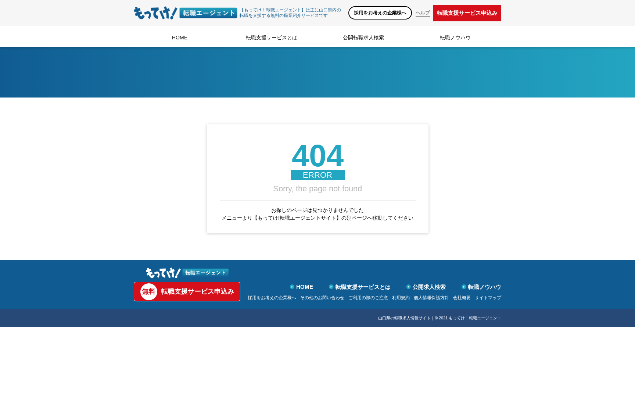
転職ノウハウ (455, 37)
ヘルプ (423, 12)
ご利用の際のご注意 (368, 297)
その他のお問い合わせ (322, 297)
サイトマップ (488, 297)
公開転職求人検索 (363, 37)
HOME (179, 37)
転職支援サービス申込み (467, 13)
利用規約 (401, 297)
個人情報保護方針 (431, 297)
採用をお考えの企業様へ (380, 12)
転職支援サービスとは (271, 37)
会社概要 (462, 297)
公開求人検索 (429, 287)
